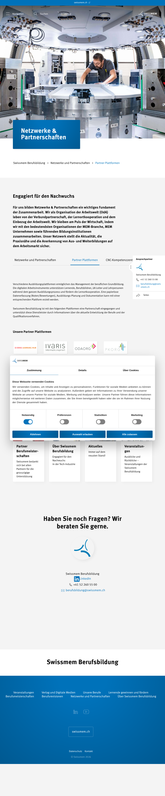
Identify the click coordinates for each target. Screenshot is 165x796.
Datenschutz (75, 751)
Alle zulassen (129, 434)
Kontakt (89, 751)
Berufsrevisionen (52, 696)
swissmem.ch (81, 3)
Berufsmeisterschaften (20, 696)
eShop (67, 14)
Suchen (44, 14)
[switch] (64, 421)
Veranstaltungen (23, 692)
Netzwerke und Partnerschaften (71, 163)
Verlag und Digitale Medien (58, 692)
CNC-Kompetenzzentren (121, 260)
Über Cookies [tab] (131, 370)
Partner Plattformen (85, 260)
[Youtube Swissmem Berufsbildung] (86, 712)
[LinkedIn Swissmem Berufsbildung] (76, 712)
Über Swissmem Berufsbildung (137, 696)
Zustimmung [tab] (34, 370)
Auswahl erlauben (82, 434)
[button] (17, 260)
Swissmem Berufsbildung (29, 163)
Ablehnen (35, 434)
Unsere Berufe (92, 692)
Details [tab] (82, 370)
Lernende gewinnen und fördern (128, 692)
